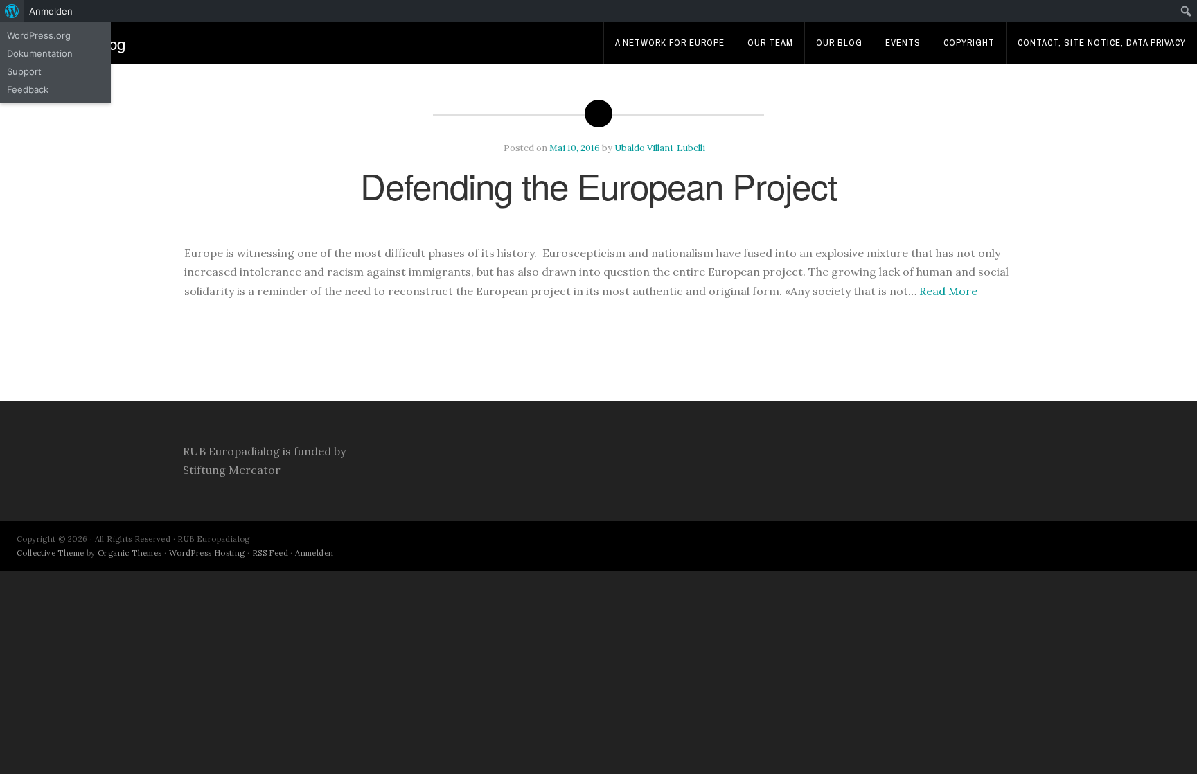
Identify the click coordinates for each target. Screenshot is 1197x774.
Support (24, 71)
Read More (948, 291)
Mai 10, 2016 (574, 148)
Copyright (969, 43)
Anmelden (314, 553)
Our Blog (839, 43)
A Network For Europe (670, 43)
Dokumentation (40, 53)
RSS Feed (270, 553)
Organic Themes (130, 553)
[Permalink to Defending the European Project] (598, 225)
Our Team (770, 43)
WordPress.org (39, 35)
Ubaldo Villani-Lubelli (659, 148)
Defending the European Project (598, 185)
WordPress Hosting (207, 553)
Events (903, 43)
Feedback (27, 89)
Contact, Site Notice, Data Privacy (1102, 43)
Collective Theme (50, 553)
